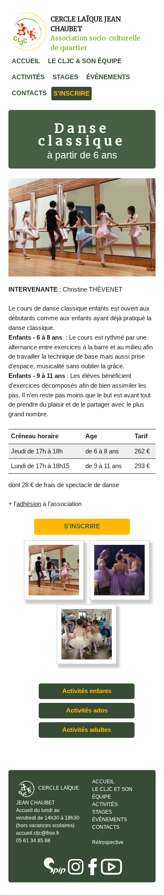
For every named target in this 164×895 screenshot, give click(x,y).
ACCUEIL (26, 60)
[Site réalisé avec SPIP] (54, 866)
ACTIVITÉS (28, 76)
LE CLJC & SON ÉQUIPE (85, 60)
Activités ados (87, 710)
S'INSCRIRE (71, 93)
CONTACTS (29, 92)
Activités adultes (86, 729)
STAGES (65, 76)
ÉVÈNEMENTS (108, 76)
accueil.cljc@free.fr (37, 833)
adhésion (28, 503)
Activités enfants (86, 690)
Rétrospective (108, 842)
